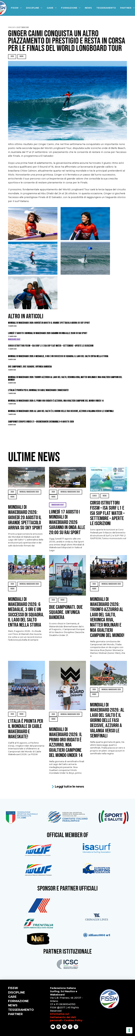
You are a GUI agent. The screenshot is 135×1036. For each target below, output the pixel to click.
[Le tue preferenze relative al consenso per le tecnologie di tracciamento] (129, 1030)
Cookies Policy (73, 1020)
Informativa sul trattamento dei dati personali (63, 1017)
